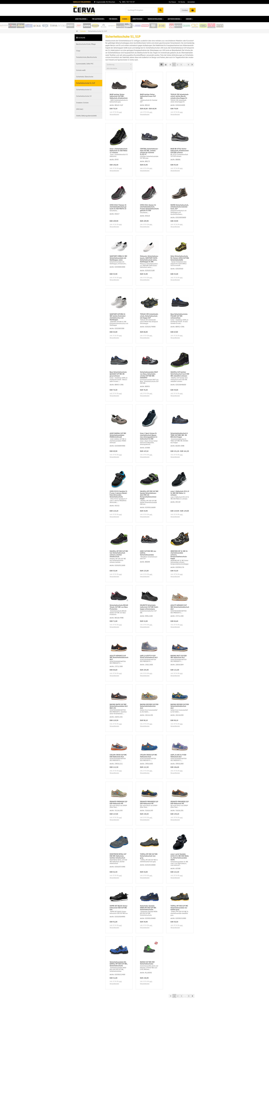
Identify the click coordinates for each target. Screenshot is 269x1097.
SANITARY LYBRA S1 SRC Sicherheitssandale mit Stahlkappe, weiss (118, 258)
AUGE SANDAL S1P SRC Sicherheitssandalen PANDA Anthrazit (118, 435)
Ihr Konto (181, 2)
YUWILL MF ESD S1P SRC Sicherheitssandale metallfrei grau (179, 908)
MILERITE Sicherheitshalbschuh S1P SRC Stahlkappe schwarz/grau (149, 607)
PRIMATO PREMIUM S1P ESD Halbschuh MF (118, 802)
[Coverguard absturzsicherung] (187, 25)
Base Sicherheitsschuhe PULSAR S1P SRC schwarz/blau (179, 316)
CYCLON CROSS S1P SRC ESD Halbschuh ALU (118, 756)
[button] (192, 64)
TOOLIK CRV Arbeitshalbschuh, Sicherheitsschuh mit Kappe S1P (149, 316)
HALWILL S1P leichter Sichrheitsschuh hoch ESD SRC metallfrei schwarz (180, 374)
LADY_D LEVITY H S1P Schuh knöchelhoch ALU (149, 657)
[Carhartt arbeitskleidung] (112, 25)
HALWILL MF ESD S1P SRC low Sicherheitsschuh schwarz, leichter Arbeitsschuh (119, 554)
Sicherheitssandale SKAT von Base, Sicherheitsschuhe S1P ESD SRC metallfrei (149, 375)
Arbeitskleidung (81, 19)
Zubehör (189, 19)
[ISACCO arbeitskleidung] (137, 25)
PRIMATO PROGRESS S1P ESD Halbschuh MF (149, 802)
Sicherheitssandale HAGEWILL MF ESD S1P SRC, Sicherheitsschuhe (118, 964)
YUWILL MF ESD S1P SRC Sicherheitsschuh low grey (149, 856)
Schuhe (124, 19)
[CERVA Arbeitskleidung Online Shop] (84, 10)
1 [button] (173, 65)
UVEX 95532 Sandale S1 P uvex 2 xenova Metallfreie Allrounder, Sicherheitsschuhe (118, 494)
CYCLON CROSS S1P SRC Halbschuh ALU (148, 756)
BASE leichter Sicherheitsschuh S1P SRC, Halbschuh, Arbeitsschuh (119, 96)
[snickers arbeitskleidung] (20, 25)
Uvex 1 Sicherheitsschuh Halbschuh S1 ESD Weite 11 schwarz (118, 150)
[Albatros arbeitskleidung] (178, 25)
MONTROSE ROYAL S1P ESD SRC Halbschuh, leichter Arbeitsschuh (118, 856)
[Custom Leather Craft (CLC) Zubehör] (195, 25)
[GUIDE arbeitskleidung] (120, 25)
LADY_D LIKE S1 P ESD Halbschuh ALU (178, 756)
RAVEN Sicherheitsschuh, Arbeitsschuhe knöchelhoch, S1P (180, 207)
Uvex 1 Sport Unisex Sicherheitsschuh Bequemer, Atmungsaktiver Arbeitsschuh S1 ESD (149, 436)
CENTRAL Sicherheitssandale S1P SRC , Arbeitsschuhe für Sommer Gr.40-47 (149, 151)
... (184, 65)
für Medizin (113, 19)
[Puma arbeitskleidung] (128, 25)
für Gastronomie (98, 19)
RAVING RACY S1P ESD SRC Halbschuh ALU (179, 657)
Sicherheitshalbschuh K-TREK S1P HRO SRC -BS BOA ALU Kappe (179, 435)
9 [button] (188, 65)
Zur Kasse (172, 2)
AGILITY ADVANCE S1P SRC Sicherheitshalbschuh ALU (180, 607)
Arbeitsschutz (137, 19)
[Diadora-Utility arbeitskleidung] (95, 25)
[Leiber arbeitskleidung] (29, 25)
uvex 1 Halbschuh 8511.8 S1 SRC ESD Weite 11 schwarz (180, 493)
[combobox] (119, 64)
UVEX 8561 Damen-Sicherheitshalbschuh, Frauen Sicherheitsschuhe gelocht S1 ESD (149, 208)
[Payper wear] (211, 25)
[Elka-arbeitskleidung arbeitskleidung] (103, 25)
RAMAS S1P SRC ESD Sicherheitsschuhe (147, 963)
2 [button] (177, 65)
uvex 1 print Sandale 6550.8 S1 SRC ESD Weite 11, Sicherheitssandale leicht (180, 857)
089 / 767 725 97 (128, 2)
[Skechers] (220, 25)
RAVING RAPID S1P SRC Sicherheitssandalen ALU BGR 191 (119, 706)
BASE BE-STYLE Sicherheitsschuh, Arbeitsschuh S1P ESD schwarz (180, 150)
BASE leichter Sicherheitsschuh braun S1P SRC (148, 96)
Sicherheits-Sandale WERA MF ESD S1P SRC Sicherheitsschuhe (148, 908)
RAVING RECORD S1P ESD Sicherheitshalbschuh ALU (149, 706)
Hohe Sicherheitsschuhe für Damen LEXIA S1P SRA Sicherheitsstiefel (180, 258)
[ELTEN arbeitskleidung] (145, 25)
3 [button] (181, 65)
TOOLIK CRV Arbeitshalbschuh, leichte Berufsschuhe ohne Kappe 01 (180, 96)
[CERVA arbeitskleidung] (54, 25)
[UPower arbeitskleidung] (12, 25)
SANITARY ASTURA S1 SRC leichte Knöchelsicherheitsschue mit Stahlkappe (118, 317)
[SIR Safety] (203, 25)
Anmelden (191, 2)
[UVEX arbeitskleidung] (87, 25)
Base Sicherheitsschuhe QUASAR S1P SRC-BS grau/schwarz (118, 374)
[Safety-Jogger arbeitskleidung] (153, 25)
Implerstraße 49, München (105, 2)
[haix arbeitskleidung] (45, 25)
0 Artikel (185, 10)
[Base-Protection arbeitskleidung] (4, 25)
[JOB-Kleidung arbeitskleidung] (162, 25)
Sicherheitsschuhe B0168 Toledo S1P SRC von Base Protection (119, 607)
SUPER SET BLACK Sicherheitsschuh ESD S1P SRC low (119, 908)
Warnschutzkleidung (155, 19)
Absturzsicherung (174, 19)
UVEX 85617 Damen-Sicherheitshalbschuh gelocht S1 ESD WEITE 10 (118, 207)
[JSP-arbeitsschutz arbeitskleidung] (79, 25)
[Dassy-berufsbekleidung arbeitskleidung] (70, 25)
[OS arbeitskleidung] (170, 25)
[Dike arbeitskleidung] (37, 25)
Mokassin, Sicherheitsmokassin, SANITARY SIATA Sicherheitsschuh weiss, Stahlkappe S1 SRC (149, 259)
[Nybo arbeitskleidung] (62, 25)
